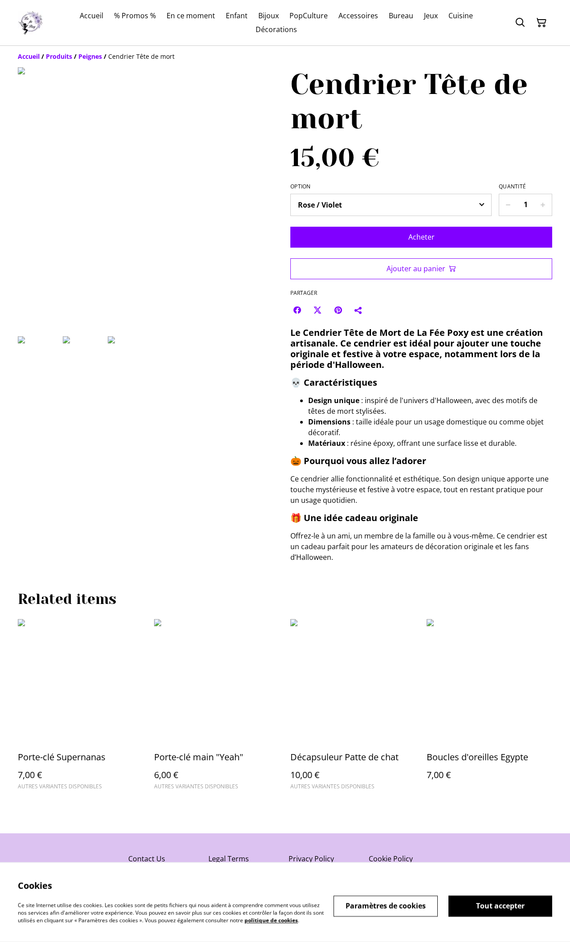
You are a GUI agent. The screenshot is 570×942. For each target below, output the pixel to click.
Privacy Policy (311, 859)
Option (300, 187)
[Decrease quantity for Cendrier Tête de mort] (508, 205)
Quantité (512, 187)
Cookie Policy (391, 859)
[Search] (520, 23)
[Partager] (358, 310)
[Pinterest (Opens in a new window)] (338, 310)
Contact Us (146, 859)
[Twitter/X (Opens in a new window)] (317, 310)
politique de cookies (271, 920)
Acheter (421, 237)
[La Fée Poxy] (30, 23)
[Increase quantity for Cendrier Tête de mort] (543, 205)
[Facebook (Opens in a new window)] (297, 310)
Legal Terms (228, 859)
